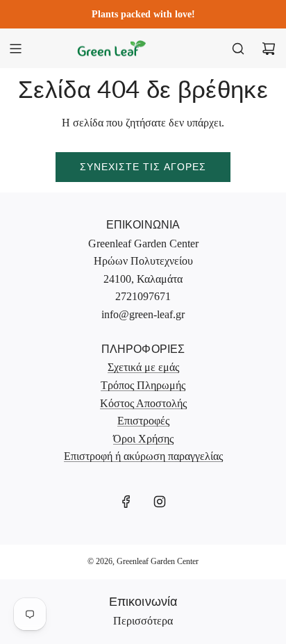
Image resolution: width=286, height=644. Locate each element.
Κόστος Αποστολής (143, 403)
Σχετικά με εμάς (143, 367)
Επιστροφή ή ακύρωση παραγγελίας (143, 456)
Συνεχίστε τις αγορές (143, 166)
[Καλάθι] (268, 48)
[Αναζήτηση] (238, 48)
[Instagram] (159, 501)
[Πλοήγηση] (15, 48)
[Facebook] (126, 501)
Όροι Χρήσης (143, 439)
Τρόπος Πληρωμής (143, 385)
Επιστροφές (143, 421)
